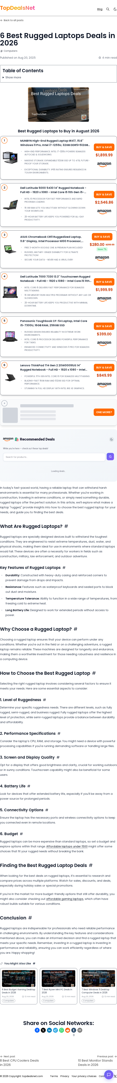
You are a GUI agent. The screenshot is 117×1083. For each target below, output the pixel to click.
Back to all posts (13, 20)
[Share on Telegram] (55, 1030)
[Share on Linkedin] (49, 1030)
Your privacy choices (84, 1076)
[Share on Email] (79, 1030)
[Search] (108, 9)
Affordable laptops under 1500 (67, 846)
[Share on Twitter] (43, 1030)
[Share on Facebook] (37, 1030)
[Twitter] (115, 1076)
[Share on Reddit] (67, 1030)
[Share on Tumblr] (73, 1030)
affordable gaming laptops (64, 899)
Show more (13, 77)
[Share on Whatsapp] (61, 1030)
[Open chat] (108, 1074)
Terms (54, 1076)
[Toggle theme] (111, 439)
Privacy (64, 1076)
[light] (115, 9)
